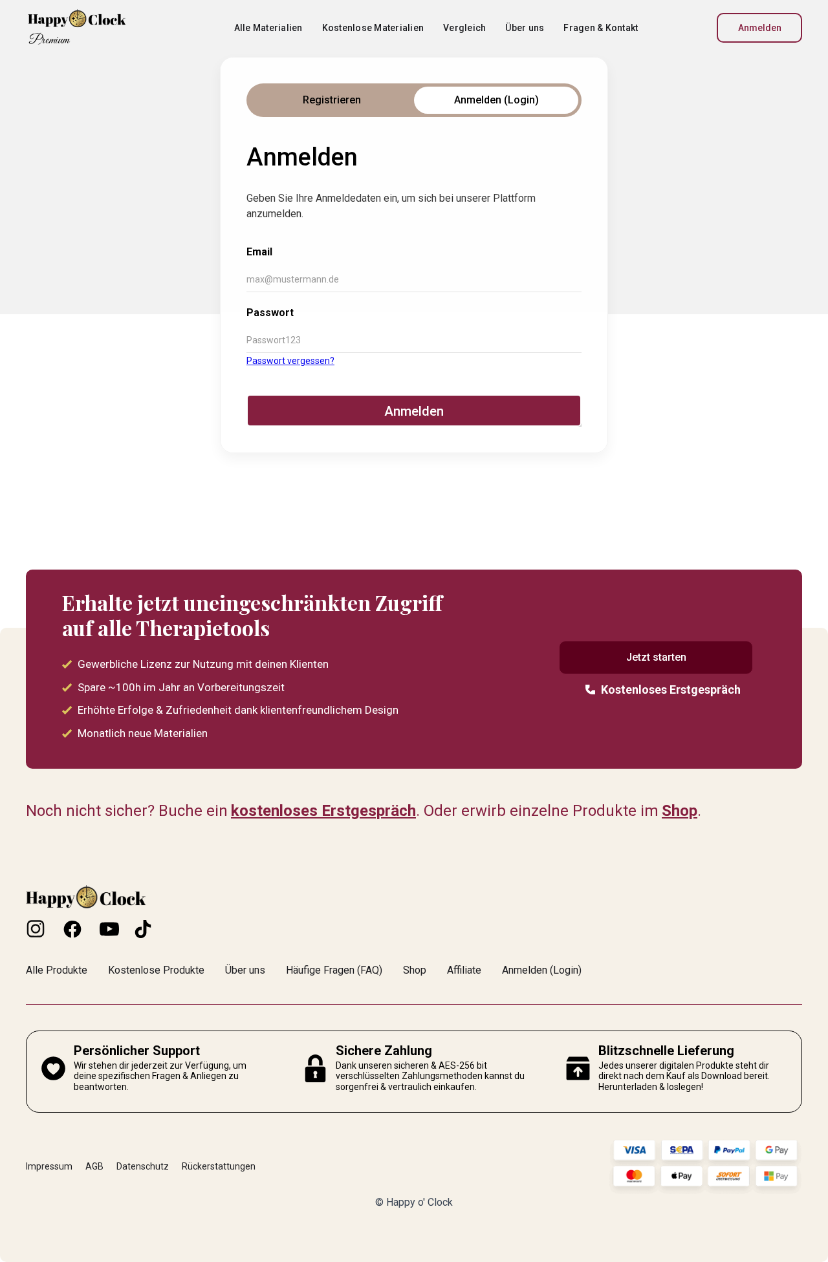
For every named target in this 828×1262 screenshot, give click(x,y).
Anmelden (759, 28)
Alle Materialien (268, 28)
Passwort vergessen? (290, 361)
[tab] (332, 100)
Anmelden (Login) (542, 970)
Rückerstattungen (219, 1166)
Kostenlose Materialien (373, 28)
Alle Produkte (56, 970)
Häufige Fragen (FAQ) (334, 970)
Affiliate (464, 970)
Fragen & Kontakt (600, 28)
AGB (94, 1166)
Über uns (524, 28)
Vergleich (464, 28)
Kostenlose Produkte (156, 970)
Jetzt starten (656, 657)
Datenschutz (142, 1166)
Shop (679, 811)
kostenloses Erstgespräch (323, 811)
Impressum (49, 1166)
